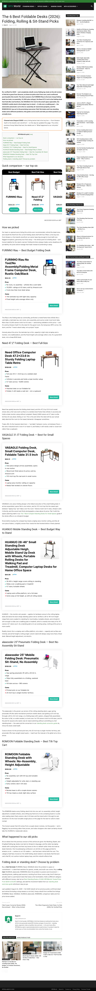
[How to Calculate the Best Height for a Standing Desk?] (70, 78)
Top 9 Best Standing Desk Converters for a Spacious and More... (85, 41)
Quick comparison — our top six (13, 138)
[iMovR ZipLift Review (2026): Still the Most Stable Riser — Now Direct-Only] (32, 947)
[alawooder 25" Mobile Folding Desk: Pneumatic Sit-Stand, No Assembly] (49, 664)
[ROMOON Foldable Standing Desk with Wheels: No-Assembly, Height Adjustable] (49, 764)
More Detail (14, 209)
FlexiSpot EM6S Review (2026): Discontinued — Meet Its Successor (85, 68)
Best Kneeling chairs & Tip (75, 204)
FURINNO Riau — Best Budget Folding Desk (16, 142)
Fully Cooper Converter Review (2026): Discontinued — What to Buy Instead (14, 906)
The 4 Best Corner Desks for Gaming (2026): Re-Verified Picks (84, 263)
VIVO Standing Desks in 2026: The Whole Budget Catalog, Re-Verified (85, 140)
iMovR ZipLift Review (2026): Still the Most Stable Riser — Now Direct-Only (32, 957)
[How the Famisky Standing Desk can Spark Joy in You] (70, 150)
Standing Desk (6, 959)
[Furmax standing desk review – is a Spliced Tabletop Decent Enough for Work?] (70, 132)
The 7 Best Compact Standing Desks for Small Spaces (38, 513)
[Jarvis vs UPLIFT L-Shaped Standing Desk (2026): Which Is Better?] (70, 105)
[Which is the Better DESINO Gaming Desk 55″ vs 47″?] (70, 51)
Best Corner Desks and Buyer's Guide (78, 257)
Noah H (6, 25)
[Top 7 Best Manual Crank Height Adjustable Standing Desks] (70, 87)
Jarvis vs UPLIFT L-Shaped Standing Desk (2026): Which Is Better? (85, 104)
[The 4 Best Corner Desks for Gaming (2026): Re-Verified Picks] (70, 264)
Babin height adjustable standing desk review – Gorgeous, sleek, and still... (84, 59)
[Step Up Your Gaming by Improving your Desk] (70, 114)
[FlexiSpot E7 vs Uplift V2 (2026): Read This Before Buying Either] (70, 195)
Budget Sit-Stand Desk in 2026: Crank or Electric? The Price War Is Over (52, 954)
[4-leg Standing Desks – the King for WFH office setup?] (70, 177)
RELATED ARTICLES (9, 937)
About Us (61, 989)
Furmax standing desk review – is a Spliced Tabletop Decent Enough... (85, 131)
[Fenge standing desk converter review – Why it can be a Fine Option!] (70, 159)
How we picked (8, 140)
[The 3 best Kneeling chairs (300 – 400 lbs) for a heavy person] (70, 230)
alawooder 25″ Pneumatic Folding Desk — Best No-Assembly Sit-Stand (25, 152)
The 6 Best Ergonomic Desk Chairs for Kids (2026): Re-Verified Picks (48, 906)
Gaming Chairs (56, 6)
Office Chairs (42, 6)
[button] (91, 6)
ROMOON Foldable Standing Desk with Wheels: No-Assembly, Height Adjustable (20, 759)
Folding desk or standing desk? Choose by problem (19, 159)
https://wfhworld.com (20, 918)
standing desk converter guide (47, 723)
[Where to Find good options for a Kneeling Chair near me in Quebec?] (70, 239)
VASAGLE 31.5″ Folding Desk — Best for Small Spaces (20, 147)
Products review (26, 953)
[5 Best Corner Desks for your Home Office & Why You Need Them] (70, 282)
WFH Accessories (70, 6)
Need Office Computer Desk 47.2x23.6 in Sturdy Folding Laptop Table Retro (20, 358)
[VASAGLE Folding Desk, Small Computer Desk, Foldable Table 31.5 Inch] (62, 191)
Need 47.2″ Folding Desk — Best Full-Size (16, 145)
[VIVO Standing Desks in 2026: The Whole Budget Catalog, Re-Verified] (70, 141)
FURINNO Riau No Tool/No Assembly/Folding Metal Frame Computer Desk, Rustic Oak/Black (21, 266)
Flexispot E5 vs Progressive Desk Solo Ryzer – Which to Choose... (84, 185)
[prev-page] (3, 971)
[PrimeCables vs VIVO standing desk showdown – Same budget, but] (70, 123)
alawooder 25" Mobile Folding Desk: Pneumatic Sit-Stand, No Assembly (22, 658)
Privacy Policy (76, 989)
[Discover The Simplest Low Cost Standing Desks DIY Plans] (70, 95)
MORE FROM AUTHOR (23, 937)
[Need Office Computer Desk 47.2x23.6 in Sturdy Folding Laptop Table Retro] (38, 191)
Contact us (68, 989)
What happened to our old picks (13, 156)
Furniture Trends (85, 989)
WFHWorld (54, 989)
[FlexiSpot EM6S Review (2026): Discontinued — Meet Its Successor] (70, 69)
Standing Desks (28, 6)
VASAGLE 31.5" (61, 196)
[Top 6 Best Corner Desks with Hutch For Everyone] (70, 273)
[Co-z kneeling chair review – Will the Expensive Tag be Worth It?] (70, 248)
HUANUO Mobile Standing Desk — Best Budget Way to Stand (22, 149)
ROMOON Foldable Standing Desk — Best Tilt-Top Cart (20, 154)
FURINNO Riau (14, 196)
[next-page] (6, 971)
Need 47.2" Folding (38, 198)
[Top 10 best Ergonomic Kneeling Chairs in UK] (70, 212)
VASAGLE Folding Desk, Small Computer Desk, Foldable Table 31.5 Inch (21, 451)
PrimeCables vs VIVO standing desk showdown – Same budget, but (85, 122)
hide (31, 134)
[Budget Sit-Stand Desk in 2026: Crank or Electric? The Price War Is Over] (52, 946)
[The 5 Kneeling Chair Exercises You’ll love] (70, 221)
